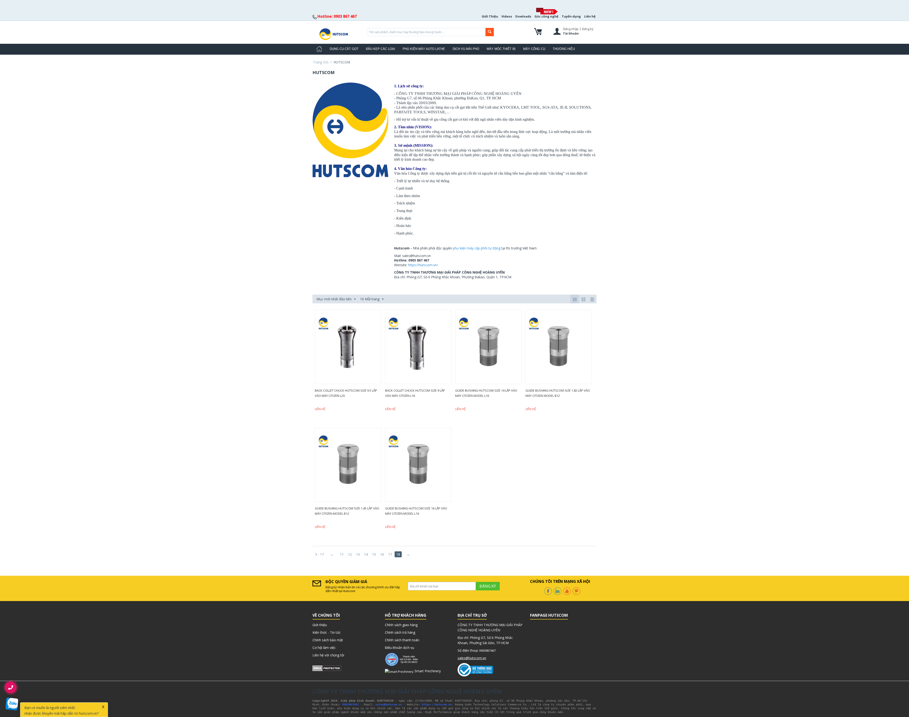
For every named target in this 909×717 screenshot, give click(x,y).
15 (374, 554)
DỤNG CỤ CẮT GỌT (344, 49)
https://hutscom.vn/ (423, 265)
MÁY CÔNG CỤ (534, 49)
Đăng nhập (571, 29)
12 (350, 554)
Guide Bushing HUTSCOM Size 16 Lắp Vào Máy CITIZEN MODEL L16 (416, 511)
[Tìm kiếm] (490, 32)
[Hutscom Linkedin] (557, 591)
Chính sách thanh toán (402, 640)
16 (382, 554)
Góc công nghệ (546, 16)
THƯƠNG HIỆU (564, 49)
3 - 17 (319, 554)
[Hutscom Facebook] (548, 591)
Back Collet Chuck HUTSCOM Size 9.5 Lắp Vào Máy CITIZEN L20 (346, 393)
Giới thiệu (319, 625)
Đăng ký (587, 29)
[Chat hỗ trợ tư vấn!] (12, 704)
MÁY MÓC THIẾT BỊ (501, 49)
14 (366, 554)
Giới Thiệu (490, 16)
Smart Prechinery (427, 671)
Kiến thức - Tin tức (326, 632)
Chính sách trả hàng (400, 632)
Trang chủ (321, 62)
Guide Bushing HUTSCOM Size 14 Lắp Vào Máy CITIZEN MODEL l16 (486, 393)
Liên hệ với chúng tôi (328, 655)
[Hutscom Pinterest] (576, 591)
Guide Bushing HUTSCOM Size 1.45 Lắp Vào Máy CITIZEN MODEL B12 (347, 511)
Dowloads (523, 16)
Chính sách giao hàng (401, 625)
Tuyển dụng (571, 16)
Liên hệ (590, 16)
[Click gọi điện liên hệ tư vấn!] (11, 687)
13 (358, 554)
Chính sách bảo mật (327, 640)
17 (390, 554)
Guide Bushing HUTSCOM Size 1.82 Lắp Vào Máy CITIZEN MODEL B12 (558, 393)
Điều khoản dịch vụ (399, 647)
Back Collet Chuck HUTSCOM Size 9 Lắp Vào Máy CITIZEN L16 (415, 393)
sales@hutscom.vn (472, 658)
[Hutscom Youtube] (567, 591)
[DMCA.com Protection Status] (326, 668)
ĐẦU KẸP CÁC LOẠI (380, 49)
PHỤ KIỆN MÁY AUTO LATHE (424, 49)
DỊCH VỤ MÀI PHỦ (466, 49)
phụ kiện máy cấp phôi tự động (476, 248)
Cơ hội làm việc (324, 647)
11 (342, 554)
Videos (506, 16)
